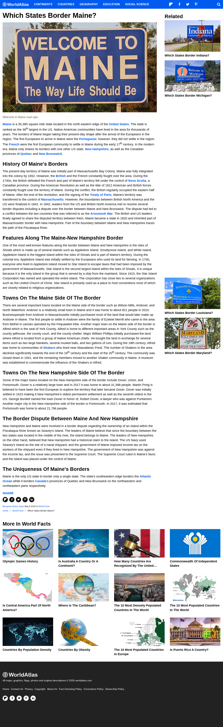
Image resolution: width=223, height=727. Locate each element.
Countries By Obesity (74, 649)
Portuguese (87, 139)
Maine (7, 124)
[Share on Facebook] (11, 499)
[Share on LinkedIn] (31, 499)
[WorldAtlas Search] (218, 4)
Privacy (29, 689)
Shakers (49, 347)
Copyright (40, 689)
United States (119, 124)
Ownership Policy (114, 689)
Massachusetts (52, 199)
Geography (89, 4)
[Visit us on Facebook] (12, 698)
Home (6, 689)
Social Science (137, 4)
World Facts (44, 506)
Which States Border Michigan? (188, 95)
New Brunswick (50, 154)
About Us (52, 689)
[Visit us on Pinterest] (26, 698)
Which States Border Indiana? (187, 55)
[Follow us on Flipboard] (5, 698)
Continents (43, 4)
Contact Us (17, 689)
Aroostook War (101, 213)
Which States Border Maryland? (188, 353)
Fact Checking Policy (70, 689)
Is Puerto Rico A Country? (189, 649)
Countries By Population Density (27, 649)
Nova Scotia (137, 180)
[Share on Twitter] (18, 499)
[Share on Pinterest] (25, 499)
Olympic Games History (20, 561)
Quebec (26, 154)
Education (111, 4)
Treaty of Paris (101, 195)
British (61, 176)
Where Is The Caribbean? (77, 605)
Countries (66, 4)
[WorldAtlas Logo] (17, 4)
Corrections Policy (93, 689)
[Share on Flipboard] (5, 499)
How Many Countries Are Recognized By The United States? (134, 566)
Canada (40, 481)
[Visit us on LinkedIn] (33, 698)
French (14, 144)
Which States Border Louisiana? (189, 313)
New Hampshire (97, 149)
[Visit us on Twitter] (19, 698)
